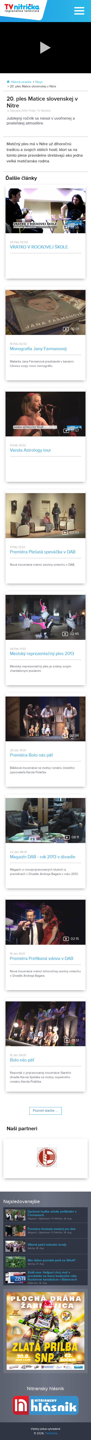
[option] (45, 1158)
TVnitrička (51, 1433)
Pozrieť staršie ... (45, 1111)
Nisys (39, 82)
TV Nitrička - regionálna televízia (24, 10)
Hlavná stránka (21, 82)
